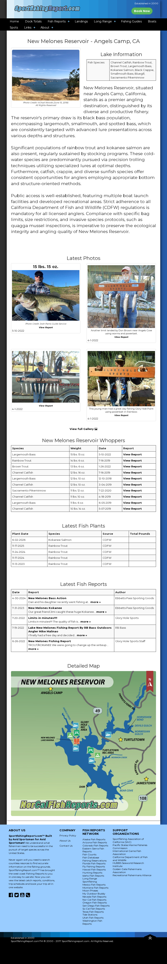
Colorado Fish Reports (95, 845)
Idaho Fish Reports (93, 875)
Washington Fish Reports (92, 922)
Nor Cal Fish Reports (94, 899)
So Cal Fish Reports (93, 908)
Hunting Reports (92, 872)
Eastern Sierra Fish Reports (93, 850)
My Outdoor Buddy (93, 893)
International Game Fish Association (127, 852)
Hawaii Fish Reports (94, 869)
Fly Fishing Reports (93, 866)
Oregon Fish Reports (94, 902)
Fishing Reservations (94, 860)
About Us (64, 840)
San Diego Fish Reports (96, 905)
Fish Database (90, 857)
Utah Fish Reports (92, 917)
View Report (46, 327)
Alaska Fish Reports (93, 839)
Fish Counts (89, 854)
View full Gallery (82, 429)
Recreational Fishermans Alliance (132, 875)
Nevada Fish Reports (94, 896)
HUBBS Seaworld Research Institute (128, 864)
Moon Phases (90, 890)
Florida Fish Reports (93, 863)
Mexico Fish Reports (93, 884)
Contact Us (66, 845)
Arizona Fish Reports (94, 842)
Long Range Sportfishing (89, 880)
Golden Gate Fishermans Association (127, 871)
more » (95, 602)
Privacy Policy (67, 835)
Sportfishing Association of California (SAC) (128, 840)
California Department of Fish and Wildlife (130, 859)
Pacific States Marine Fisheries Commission (130, 847)
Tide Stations (89, 914)
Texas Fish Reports (93, 911)
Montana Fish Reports (95, 887)
